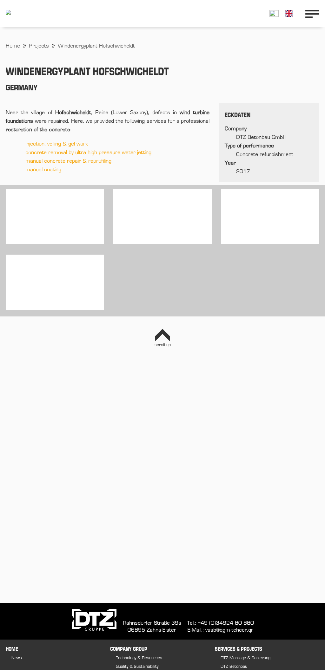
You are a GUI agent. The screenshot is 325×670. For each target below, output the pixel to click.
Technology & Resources (139, 658)
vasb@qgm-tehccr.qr (229, 630)
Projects (39, 46)
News (16, 658)
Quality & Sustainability (137, 667)
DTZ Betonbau (234, 667)
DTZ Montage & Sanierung (245, 658)
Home (13, 46)
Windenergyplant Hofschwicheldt (96, 46)
